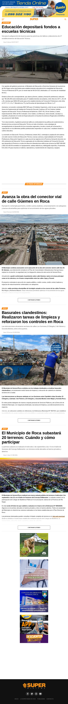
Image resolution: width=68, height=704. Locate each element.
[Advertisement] (34, 167)
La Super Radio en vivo (28, 699)
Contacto (50, 699)
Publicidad (41, 699)
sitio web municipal (59, 516)
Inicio (16, 699)
